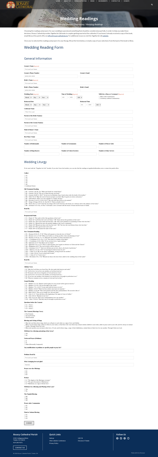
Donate (126, 1)
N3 (26, 409)
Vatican (51, 438)
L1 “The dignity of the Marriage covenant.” (38, 380)
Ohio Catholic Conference (57, 441)
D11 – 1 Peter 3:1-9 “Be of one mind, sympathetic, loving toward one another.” (48, 251)
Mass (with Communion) (107, 96)
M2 (27, 398)
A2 (26, 177)
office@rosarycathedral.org (58, 36)
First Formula (29, 314)
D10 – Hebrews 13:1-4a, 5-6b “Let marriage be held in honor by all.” (45, 249)
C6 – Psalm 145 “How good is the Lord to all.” (39, 226)
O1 (26, 415)
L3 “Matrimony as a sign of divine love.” (37, 383)
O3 (26, 418)
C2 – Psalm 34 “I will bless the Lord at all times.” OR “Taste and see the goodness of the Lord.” (53, 220)
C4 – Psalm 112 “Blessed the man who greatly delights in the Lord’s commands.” (49, 223)
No (26, 335)
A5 (26, 182)
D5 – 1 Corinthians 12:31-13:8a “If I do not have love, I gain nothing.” (46, 241)
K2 (26, 373)
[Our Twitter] (121, 438)
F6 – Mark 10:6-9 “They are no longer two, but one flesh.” (42, 292)
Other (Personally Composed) (34, 344)
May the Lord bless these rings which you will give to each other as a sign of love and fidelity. (52, 323)
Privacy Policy (53, 443)
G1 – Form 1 (29, 305)
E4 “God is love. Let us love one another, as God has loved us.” (44, 274)
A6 (26, 184)
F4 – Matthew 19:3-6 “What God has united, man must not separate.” (45, 289)
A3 (26, 179)
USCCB (80, 438)
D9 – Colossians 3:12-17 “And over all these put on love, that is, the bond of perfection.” (51, 248)
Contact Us (115, 1)
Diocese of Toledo (83, 441)
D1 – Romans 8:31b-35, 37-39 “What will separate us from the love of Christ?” (48, 234)
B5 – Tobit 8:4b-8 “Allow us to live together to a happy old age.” (44, 198)
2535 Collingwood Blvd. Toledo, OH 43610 (20, 439)
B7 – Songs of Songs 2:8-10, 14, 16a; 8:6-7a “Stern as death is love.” (45, 202)
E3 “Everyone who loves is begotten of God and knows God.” (43, 273)
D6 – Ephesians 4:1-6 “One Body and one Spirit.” (40, 243)
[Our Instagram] (125, 438)
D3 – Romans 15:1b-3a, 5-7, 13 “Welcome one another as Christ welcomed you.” (49, 237)
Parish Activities (80, 1)
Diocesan (142, 453)
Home (58, 1)
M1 (27, 396)
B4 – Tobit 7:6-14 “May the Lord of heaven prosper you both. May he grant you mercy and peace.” (54, 197)
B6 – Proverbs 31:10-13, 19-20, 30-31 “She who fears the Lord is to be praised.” (49, 200)
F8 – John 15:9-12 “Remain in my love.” (37, 296)
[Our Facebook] (117, 438)
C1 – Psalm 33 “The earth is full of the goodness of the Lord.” (43, 218)
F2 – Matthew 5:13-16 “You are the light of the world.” (41, 285)
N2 (26, 407)
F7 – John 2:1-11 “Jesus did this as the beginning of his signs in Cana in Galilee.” (49, 294)
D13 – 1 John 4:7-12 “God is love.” (36, 255)
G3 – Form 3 (29, 308)
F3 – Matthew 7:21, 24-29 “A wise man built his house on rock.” (44, 287)
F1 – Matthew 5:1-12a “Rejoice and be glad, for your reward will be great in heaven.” (50, 283)
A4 (26, 181)
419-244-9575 (17, 442)
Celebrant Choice (31, 186)
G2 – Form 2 (29, 306)
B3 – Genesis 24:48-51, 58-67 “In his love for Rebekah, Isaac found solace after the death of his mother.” (56, 195)
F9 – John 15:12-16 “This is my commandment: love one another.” (45, 297)
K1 (26, 371)
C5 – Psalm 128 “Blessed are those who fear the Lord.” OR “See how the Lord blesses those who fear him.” (56, 225)
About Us (67, 1)
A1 (26, 175)
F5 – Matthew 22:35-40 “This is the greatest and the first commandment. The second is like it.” (53, 290)
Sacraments (102, 1)
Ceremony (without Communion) (109, 98)
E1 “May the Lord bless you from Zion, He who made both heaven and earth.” (48, 269)
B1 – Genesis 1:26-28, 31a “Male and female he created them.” (44, 191)
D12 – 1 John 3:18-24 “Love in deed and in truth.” (40, 253)
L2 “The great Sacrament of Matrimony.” (37, 382)
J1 (26, 341)
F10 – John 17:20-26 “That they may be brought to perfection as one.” (46, 299)
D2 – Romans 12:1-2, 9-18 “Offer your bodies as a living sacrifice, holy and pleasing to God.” (53, 236)
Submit (29, 423)
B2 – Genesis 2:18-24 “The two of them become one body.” (43, 193)
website (105, 36)
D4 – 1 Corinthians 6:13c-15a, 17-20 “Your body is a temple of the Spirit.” (47, 239)
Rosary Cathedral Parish (24, 453)
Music (92, 1)
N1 (26, 405)
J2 (26, 342)
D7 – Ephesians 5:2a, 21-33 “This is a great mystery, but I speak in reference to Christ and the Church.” (55, 244)
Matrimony (79, 24)
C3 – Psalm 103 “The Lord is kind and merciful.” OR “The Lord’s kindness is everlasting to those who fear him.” (58, 221)
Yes (27, 333)
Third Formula (30, 317)
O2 (26, 416)
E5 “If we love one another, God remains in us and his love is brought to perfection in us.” (51, 276)
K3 (26, 374)
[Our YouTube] (128, 438)
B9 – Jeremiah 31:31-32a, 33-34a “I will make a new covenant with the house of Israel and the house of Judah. (57, 205)
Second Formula (30, 315)
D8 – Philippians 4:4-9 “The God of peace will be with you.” (43, 246)
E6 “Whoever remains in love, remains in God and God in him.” (44, 278)
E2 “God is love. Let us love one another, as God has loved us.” (44, 271)
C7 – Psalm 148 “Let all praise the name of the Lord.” (41, 228)
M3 (27, 400)
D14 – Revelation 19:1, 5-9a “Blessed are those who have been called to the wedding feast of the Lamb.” (56, 256)
